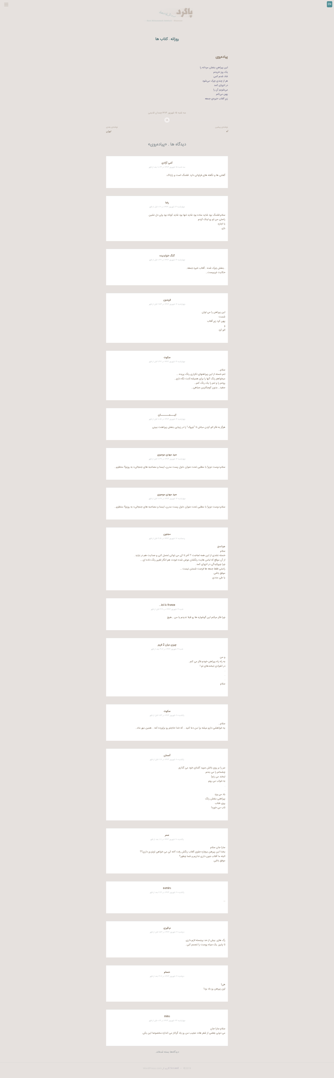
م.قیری (167, 928)
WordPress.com (152, 1068)
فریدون (167, 300)
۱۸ (167, 120)
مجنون (167, 534)
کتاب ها (161, 39)
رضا (167, 203)
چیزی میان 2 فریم (167, 645)
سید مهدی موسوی (167, 455)
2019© (187, 1068)
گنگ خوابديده (167, 256)
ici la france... (167, 605)
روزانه (175, 39)
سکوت (167, 357)
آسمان (167, 755)
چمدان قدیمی (155, 113)
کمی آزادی (167, 163)
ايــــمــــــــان (167, 415)
